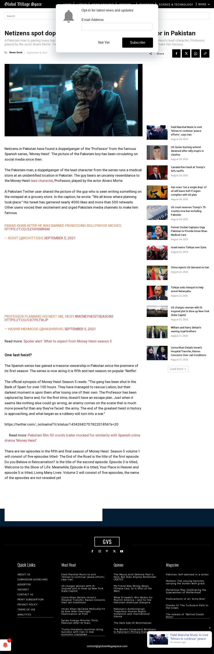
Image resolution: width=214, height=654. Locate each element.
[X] (186, 53)
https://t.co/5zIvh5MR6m (27, 229)
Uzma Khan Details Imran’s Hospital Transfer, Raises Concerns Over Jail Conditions (188, 351)
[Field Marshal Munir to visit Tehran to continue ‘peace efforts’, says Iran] (157, 132)
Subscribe (137, 42)
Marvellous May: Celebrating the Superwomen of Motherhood (186, 591)
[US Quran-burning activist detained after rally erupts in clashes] (157, 152)
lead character (42, 181)
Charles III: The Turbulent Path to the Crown (187, 606)
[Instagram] (99, 551)
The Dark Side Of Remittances (133, 623)
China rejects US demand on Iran (190, 267)
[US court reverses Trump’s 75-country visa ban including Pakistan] (157, 212)
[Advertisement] (74, 277)
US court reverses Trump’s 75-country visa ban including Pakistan (188, 211)
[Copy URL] (205, 53)
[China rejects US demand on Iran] (157, 273)
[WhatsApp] (195, 53)
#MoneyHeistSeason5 (94, 316)
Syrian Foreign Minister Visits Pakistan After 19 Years (79, 622)
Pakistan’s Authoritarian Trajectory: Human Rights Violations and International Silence (132, 613)
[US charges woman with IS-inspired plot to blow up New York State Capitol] (157, 311)
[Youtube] (121, 551)
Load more (176, 369)
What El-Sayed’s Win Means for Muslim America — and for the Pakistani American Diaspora (133, 600)
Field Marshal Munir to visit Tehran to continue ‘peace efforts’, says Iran (186, 131)
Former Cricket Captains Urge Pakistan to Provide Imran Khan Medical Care (189, 231)
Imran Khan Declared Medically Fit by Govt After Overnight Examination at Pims (83, 611)
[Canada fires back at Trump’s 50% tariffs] (157, 172)
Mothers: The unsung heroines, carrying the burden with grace (185, 582)
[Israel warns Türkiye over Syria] (157, 253)
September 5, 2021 (60, 238)
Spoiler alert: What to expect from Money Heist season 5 (67, 341)
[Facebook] (176, 53)
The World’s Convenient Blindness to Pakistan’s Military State (135, 630)
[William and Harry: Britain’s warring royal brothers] (157, 332)
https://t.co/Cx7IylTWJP (26, 320)
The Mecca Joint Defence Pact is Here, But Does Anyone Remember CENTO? (135, 577)
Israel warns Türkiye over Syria (188, 247)
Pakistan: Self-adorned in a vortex (187, 575)
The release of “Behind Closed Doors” (185, 615)
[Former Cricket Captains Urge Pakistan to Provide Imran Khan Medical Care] (157, 233)
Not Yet (103, 42)
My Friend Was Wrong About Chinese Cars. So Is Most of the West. (133, 588)
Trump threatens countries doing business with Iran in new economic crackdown (82, 631)
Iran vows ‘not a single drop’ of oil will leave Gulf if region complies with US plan (188, 191)
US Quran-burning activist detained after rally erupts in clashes (187, 151)
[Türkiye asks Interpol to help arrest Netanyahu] (157, 293)
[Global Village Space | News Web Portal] (23, 4)
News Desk (15, 52)
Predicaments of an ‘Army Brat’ (185, 599)
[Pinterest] (107, 551)
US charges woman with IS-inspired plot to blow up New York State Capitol (190, 311)
